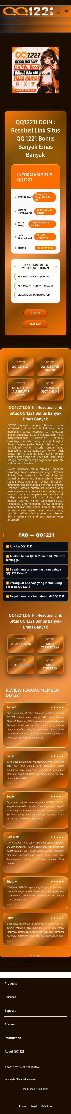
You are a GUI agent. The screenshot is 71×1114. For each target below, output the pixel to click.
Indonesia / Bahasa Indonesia (20, 1079)
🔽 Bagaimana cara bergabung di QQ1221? (35, 596)
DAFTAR (35, 324)
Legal (34, 1106)
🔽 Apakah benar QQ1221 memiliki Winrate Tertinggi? (35, 558)
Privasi (22, 1106)
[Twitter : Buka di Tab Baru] (31, 1097)
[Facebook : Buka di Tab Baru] (23, 1097)
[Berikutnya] (67, 70)
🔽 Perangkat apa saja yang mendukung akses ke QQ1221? (34, 585)
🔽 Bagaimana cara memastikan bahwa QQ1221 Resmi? (33, 571)
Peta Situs (46, 1106)
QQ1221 (11, 425)
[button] (51, 11)
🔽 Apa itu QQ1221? (19, 546)
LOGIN (35, 313)
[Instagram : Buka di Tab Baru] (39, 1097)
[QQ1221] (10, 11)
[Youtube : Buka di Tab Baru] (47, 1097)
